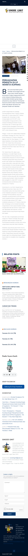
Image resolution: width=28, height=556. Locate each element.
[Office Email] (17, 4)
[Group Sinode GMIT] (11, 4)
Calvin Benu (5, 402)
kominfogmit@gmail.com (16, 458)
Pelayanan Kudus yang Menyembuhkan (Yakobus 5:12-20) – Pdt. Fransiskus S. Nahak (12, 428)
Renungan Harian (11, 283)
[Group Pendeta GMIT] (13, 4)
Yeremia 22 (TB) (7, 339)
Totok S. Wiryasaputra (8, 411)
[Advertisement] (14, 29)
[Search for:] (7, 2)
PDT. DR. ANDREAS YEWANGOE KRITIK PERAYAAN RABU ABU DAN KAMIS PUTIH (13, 421)
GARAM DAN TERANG (9, 306)
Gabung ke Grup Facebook (13, 387)
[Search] (24, 2)
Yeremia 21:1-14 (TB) (9, 333)
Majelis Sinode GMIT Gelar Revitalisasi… (13, 274)
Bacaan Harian (10, 329)
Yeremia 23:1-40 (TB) (9, 344)
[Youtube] (15, 4)
